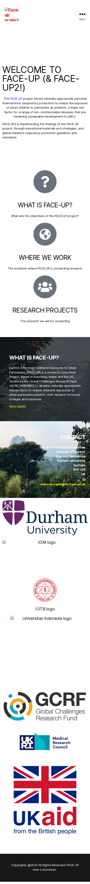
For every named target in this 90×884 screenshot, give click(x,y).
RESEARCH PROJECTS (44, 310)
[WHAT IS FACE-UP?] (45, 181)
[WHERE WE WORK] (45, 234)
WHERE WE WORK (45, 257)
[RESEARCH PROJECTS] (45, 286)
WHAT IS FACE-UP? (45, 205)
